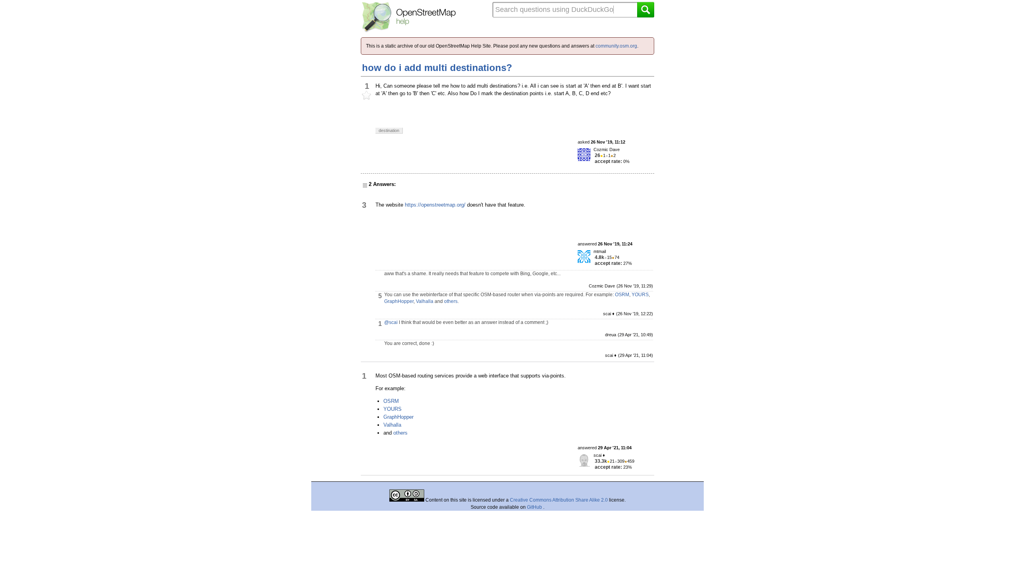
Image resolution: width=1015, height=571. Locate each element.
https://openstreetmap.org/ (435, 205)
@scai (391, 322)
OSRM (622, 294)
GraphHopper (399, 301)
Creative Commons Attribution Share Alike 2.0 (559, 500)
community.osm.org (616, 46)
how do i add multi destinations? (437, 67)
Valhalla (424, 301)
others (451, 301)
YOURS (640, 294)
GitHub (535, 507)
